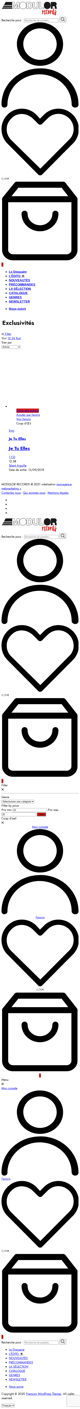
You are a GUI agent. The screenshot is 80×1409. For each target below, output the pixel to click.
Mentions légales (58, 493)
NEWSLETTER (19, 301)
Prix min (6, 810)
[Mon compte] (40, 106)
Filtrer (41, 814)
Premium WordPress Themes (43, 1394)
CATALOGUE (18, 293)
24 (14, 338)
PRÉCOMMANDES (22, 284)
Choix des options (27, 411)
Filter (7, 334)
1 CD (12, 457)
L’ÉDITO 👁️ (17, 276)
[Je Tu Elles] (44, 406)
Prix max (53, 810)
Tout (18, 338)
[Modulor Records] (29, 15)
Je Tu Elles (17, 438)
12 (10, 338)
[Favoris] (40, 142)
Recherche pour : (12, 20)
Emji (11, 431)
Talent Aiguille (17, 465)
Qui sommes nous (34, 493)
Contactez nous (11, 493)
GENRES (15, 297)
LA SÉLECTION (20, 288)
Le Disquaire (18, 271)
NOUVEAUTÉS (19, 280)
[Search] (62, 19)
